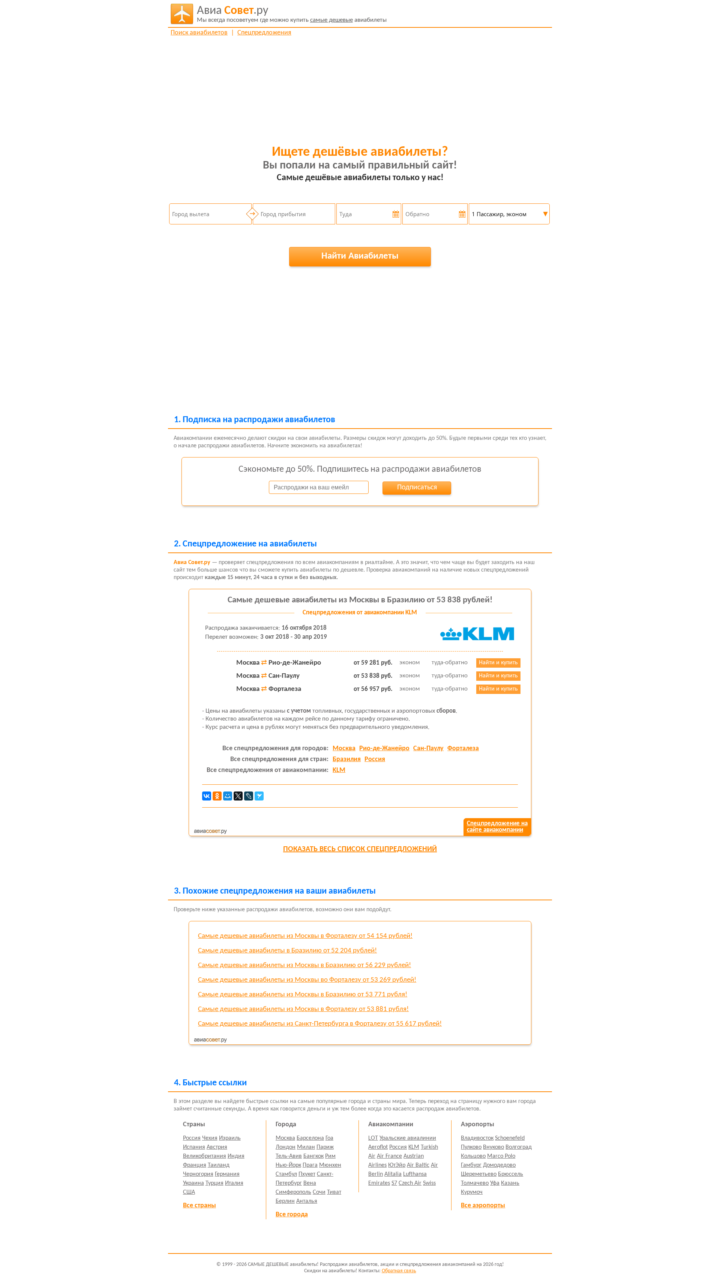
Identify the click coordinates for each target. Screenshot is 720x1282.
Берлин (285, 1201)
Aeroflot (378, 1147)
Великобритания (204, 1156)
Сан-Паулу (428, 748)
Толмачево (475, 1183)
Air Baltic (418, 1165)
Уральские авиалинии (408, 1138)
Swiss (429, 1183)
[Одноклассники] (217, 795)
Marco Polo (501, 1156)
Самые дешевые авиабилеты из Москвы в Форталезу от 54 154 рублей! (305, 936)
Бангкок (313, 1156)
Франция (194, 1165)
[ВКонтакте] (206, 795)
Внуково (493, 1147)
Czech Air (410, 1183)
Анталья (306, 1201)
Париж (325, 1147)
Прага (310, 1165)
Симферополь (293, 1192)
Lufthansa (415, 1174)
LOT (373, 1138)
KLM (339, 770)
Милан (306, 1147)
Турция (215, 1183)
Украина (193, 1183)
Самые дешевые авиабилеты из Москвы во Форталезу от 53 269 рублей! (307, 980)
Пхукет (306, 1174)
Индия (236, 1156)
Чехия (210, 1138)
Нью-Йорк (288, 1165)
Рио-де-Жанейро (384, 748)
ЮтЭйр (396, 1165)
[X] (238, 795)
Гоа (329, 1138)
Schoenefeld (510, 1138)
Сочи (319, 1192)
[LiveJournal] (248, 795)
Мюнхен (330, 1165)
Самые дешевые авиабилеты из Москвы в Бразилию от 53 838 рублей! (360, 600)
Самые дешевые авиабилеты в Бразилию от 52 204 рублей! (287, 950)
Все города (292, 1214)
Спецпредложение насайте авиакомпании (497, 826)
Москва (344, 748)
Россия (374, 759)
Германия (227, 1174)
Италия (234, 1183)
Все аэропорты (483, 1205)
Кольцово (473, 1156)
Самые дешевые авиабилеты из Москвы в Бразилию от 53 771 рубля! (302, 994)
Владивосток (477, 1138)
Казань (510, 1183)
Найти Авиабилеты (360, 256)
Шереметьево (478, 1174)
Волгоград (519, 1147)
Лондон (286, 1147)
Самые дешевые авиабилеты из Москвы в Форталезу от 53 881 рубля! (303, 1009)
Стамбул (286, 1174)
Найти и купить (498, 663)
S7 (394, 1183)
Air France (389, 1156)
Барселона (310, 1138)
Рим (330, 1156)
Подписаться (417, 487)
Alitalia (393, 1174)
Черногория (198, 1174)
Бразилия (347, 759)
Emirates (379, 1183)
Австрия (217, 1147)
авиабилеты (292, 14)
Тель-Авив (289, 1156)
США (189, 1192)
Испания (194, 1147)
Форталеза (463, 748)
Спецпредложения (264, 32)
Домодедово (499, 1165)
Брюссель (510, 1174)
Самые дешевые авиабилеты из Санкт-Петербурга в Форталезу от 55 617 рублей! (320, 1024)
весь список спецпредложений (360, 849)
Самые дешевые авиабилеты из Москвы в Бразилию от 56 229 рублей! (304, 965)
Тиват (334, 1192)
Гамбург (471, 1165)
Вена (309, 1183)
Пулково (471, 1147)
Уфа (495, 1183)
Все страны (199, 1205)
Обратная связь (399, 1271)
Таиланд (219, 1165)
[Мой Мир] (227, 795)
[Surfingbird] (259, 795)
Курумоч (472, 1192)
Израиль (230, 1138)
